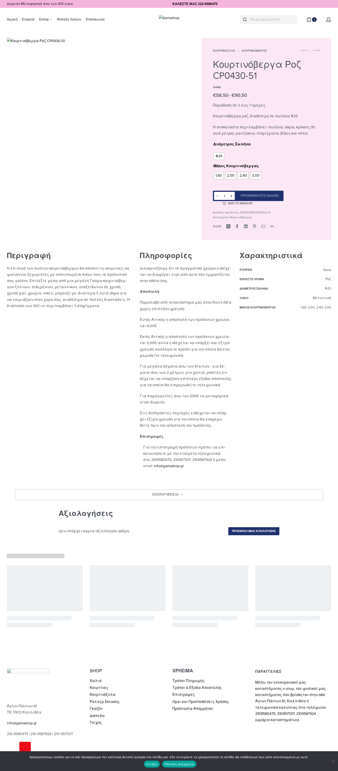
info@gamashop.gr (22, 723)
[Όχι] (333, 760)
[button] (237, 203)
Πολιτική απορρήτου (179, 764)
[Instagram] (25, 747)
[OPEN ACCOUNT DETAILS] (328, 19)
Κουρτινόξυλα (224, 50)
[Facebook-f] (12, 747)
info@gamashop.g (168, 466)
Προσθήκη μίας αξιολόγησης (254, 531)
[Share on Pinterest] (254, 226)
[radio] (219, 156)
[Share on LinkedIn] (246, 226)
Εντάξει (152, 764)
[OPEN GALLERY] (93, 124)
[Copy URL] (272, 226)
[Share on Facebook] (237, 226)
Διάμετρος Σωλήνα (232, 144)
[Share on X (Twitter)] (228, 226)
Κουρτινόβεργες (254, 50)
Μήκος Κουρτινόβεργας (236, 166)
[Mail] (263, 226)
